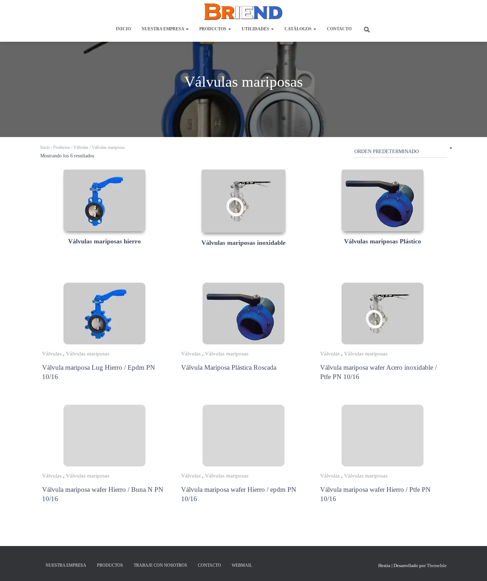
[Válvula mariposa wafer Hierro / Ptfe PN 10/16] (383, 435)
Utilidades (256, 28)
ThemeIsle (437, 565)
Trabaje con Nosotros (160, 565)
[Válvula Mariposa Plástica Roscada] (243, 313)
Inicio (123, 28)
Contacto (339, 28)
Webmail (242, 565)
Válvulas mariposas (87, 354)
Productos (213, 28)
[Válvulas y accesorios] (243, 12)
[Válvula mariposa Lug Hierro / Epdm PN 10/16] (104, 313)
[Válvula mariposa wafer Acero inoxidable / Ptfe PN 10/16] (383, 313)
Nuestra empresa (163, 28)
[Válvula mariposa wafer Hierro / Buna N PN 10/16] (104, 435)
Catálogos (298, 28)
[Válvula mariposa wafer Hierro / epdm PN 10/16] (243, 435)
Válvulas (80, 147)
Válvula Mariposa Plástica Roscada (228, 367)
